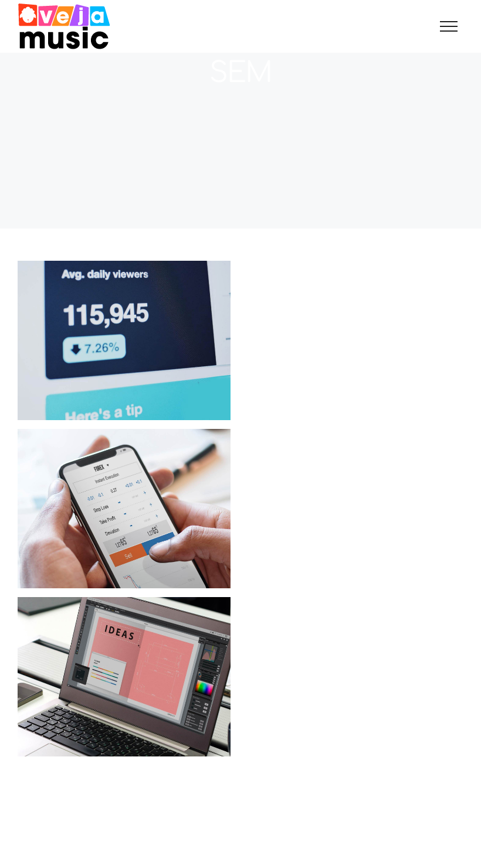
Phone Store (124, 677)
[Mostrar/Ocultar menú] (448, 26)
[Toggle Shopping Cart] (408, 26)
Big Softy (124, 340)
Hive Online (124, 509)
